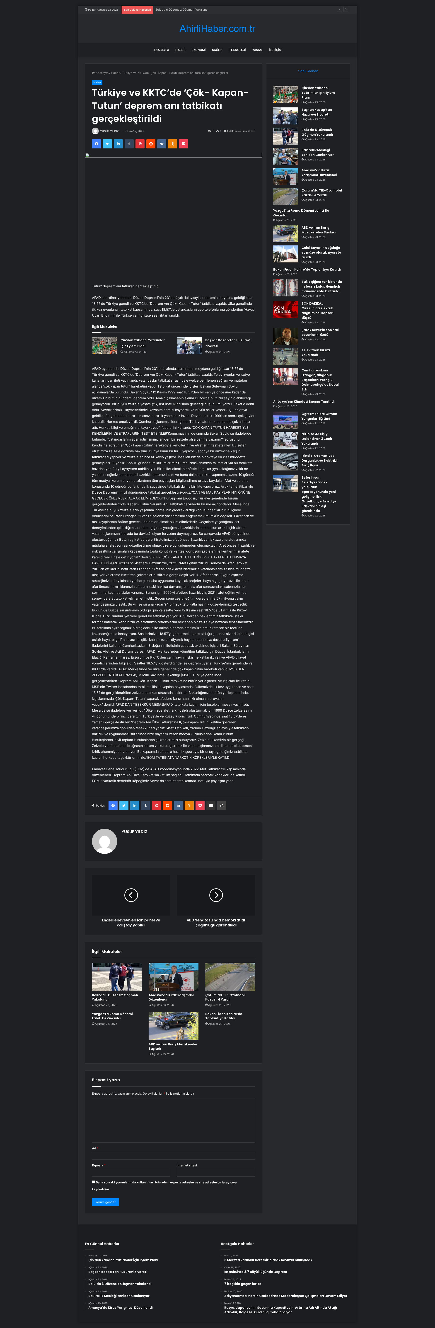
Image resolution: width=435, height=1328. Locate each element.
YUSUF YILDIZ (109, 131)
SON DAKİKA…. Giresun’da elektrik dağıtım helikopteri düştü (318, 310)
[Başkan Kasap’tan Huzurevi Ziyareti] (189, 345)
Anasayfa (161, 50)
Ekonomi (199, 50)
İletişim (275, 50)
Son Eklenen (308, 71)
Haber (180, 50)
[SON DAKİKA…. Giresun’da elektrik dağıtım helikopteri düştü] (285, 309)
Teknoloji (237, 50)
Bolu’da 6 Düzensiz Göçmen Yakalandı (181, 9)
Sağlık (217, 50)
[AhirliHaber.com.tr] (217, 28)
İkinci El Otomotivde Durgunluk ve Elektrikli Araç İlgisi (320, 460)
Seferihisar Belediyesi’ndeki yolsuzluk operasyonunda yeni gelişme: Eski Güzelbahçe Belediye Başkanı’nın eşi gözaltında (319, 494)
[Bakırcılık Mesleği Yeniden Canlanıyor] (285, 156)
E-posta (99, 1165)
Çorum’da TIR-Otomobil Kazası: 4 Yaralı (225, 997)
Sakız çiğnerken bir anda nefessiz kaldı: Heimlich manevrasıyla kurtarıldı (322, 286)
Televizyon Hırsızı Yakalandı (316, 352)
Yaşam (257, 50)
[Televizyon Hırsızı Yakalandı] (285, 356)
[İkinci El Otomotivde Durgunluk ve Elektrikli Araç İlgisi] (285, 461)
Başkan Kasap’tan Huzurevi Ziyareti (317, 112)
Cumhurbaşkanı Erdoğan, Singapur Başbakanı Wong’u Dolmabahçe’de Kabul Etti (320, 380)
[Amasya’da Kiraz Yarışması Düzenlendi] (173, 977)
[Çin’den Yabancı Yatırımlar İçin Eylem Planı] (104, 345)
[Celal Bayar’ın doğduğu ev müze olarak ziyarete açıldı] (285, 253)
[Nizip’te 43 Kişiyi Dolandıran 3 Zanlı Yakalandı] (285, 440)
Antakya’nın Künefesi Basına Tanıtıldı (304, 401)
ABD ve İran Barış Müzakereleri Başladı (173, 1046)
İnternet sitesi (187, 1165)
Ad (95, 1148)
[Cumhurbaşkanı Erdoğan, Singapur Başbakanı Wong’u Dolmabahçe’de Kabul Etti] (285, 376)
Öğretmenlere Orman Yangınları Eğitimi (319, 416)
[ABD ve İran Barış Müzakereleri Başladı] (173, 1026)
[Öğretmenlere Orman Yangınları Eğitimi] (285, 420)
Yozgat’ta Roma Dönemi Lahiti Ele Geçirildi (112, 1016)
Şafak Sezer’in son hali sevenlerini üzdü (320, 332)
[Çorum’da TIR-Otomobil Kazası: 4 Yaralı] (230, 977)
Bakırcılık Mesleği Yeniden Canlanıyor (318, 152)
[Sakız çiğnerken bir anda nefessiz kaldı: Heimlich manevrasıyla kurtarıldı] (285, 287)
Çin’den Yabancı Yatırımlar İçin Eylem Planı (318, 93)
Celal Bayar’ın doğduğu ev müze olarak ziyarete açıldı (321, 252)
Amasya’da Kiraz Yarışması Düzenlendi (171, 997)
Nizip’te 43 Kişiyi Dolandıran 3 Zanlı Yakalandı (317, 439)
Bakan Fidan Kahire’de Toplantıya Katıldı (223, 1016)
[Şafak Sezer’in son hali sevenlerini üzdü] (285, 336)
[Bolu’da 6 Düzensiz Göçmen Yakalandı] (117, 977)
